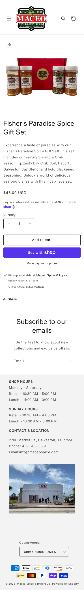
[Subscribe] (70, 361)
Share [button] (12, 299)
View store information (26, 287)
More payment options (42, 263)
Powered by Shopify (65, 583)
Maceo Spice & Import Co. (34, 583)
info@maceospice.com (39, 452)
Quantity (9, 215)
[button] (9, 18)
